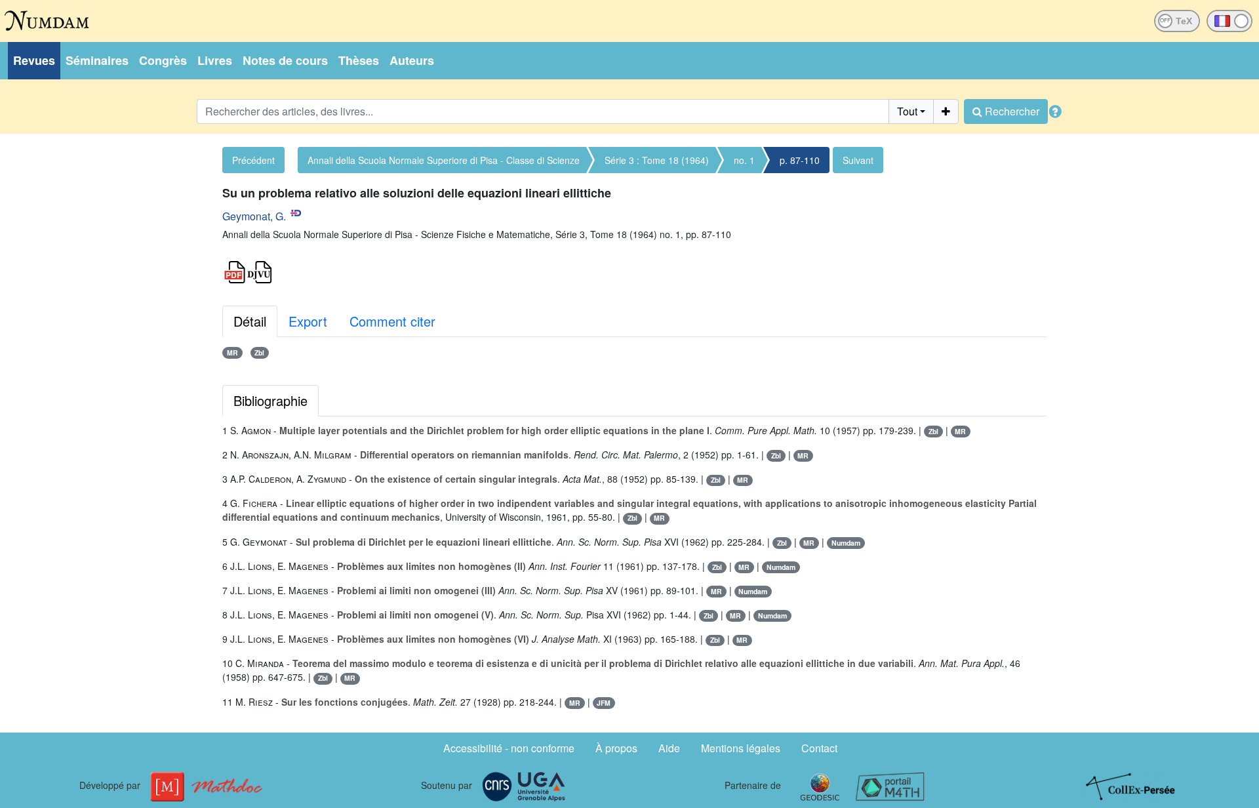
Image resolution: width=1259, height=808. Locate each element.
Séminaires (97, 60)
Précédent (253, 160)
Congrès (163, 60)
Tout (907, 111)
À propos (616, 748)
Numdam (845, 543)
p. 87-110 (800, 160)
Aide (669, 748)
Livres (214, 60)
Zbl (259, 352)
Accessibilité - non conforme (508, 748)
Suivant (858, 160)
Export (308, 321)
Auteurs (412, 60)
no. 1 (744, 160)
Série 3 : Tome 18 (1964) (657, 160)
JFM (603, 703)
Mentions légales (740, 748)
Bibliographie (270, 400)
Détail (249, 321)
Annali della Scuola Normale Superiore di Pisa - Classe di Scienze (444, 160)
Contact (819, 748)
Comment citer (392, 321)
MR (232, 352)
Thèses (358, 60)
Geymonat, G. (254, 216)
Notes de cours (285, 60)
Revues (34, 60)
